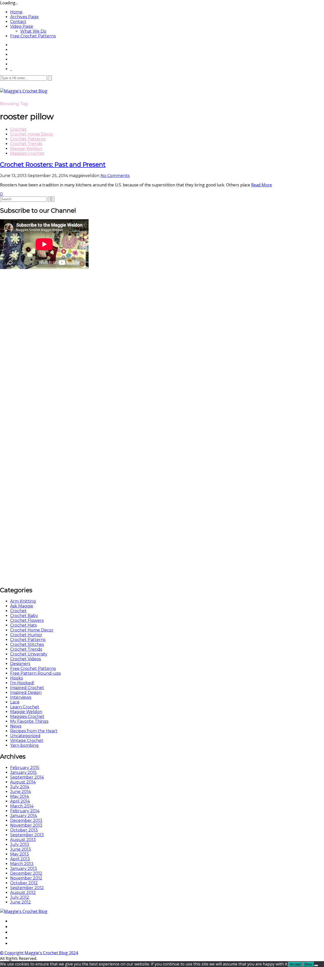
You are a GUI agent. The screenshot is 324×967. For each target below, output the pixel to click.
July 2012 (19, 897)
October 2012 (24, 883)
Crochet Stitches (27, 644)
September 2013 (27, 834)
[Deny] (316, 965)
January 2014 (23, 815)
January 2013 (23, 868)
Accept (295, 964)
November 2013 (26, 825)
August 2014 (23, 782)
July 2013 (19, 844)
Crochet (18, 129)
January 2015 (23, 772)
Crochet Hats (23, 625)
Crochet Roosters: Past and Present (53, 164)
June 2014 (20, 791)
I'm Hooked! (22, 682)
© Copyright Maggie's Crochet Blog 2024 (39, 953)
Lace (14, 702)
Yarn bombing (24, 745)
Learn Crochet (24, 707)
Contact (18, 21)
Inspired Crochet (27, 687)
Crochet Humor (26, 634)
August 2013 (23, 839)
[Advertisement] (38, 346)
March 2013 (21, 863)
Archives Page (24, 16)
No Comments (115, 175)
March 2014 (21, 806)
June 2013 (20, 849)
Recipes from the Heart (33, 731)
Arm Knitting (23, 601)
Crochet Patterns (27, 139)
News (15, 726)
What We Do (33, 31)
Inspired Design (26, 692)
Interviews (20, 697)
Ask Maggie (21, 606)
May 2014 (19, 796)
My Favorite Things (29, 721)
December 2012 (26, 873)
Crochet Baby (24, 615)
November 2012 (26, 878)
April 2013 (20, 858)
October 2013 (24, 830)
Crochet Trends (26, 143)
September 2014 (27, 777)
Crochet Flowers (27, 620)
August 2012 (23, 892)
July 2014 (19, 786)
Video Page (21, 26)
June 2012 (20, 902)
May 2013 (19, 854)
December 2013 (26, 820)
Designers (20, 663)
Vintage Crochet (26, 740)
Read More (261, 185)
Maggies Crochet (27, 153)
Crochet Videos (25, 658)
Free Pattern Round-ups (35, 673)
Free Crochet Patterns (33, 36)
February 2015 (24, 767)
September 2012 (27, 887)
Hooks (16, 678)
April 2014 (20, 801)
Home (16, 12)
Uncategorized (25, 735)
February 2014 (24, 810)
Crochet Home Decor (31, 134)
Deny (308, 964)
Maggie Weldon (26, 148)
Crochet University (28, 654)
